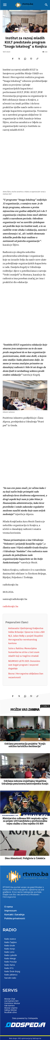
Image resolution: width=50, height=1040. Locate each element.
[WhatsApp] (25, 58)
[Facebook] (12, 58)
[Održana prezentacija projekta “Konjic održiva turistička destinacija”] (25, 728)
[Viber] (31, 58)
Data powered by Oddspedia (25, 1018)
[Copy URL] (37, 58)
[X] (19, 58)
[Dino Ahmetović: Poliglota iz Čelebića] (25, 843)
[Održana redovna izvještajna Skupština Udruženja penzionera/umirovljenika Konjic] (25, 765)
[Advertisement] (25, 160)
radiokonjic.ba (10, 606)
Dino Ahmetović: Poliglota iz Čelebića (25, 858)
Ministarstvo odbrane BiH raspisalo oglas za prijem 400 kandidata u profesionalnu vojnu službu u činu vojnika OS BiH (25, 821)
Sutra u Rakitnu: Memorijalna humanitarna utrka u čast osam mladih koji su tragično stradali (23, 652)
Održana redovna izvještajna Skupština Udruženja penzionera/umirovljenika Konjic (25, 782)
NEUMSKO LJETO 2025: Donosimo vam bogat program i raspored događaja (24, 665)
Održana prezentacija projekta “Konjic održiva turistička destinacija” (25, 745)
